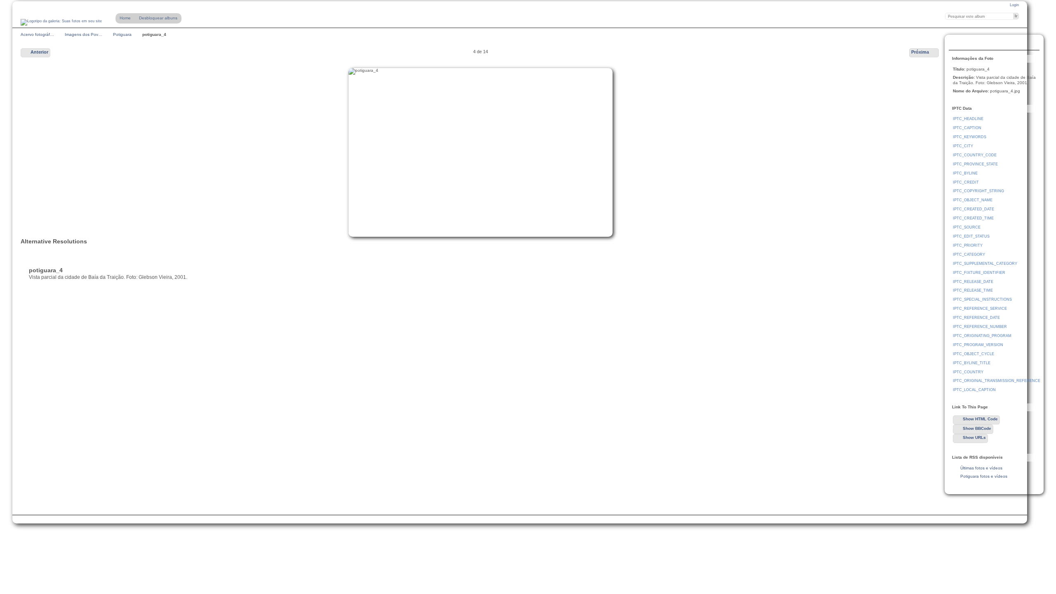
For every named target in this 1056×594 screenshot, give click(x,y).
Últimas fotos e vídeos (981, 468)
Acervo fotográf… (37, 34)
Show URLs (974, 437)
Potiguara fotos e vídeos (983, 476)
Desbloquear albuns (158, 18)
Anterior (39, 52)
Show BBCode (977, 428)
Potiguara (122, 34)
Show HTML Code (980, 419)
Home (125, 18)
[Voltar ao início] (61, 22)
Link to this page (957, 43)
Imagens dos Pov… (83, 34)
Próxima (920, 52)
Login (1014, 5)
